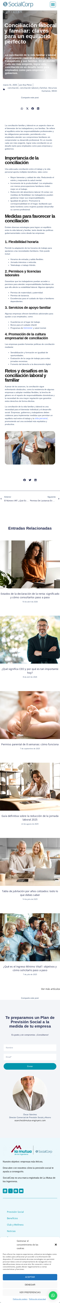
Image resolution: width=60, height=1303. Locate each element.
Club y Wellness (15, 1224)
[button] (55, 1244)
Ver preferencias (30, 1292)
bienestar (28, 328)
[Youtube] (21, 1191)
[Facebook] (16, 1191)
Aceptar (30, 1277)
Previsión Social (15, 1211)
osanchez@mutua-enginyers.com (30, 1120)
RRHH (54, 91)
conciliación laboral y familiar (33, 88)
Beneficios (12, 1218)
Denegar (30, 1284)
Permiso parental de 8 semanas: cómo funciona (30, 744)
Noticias (11, 1231)
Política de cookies (20, 1299)
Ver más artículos (50, 988)
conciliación (13, 88)
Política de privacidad (37, 1299)
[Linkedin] (5, 1191)
